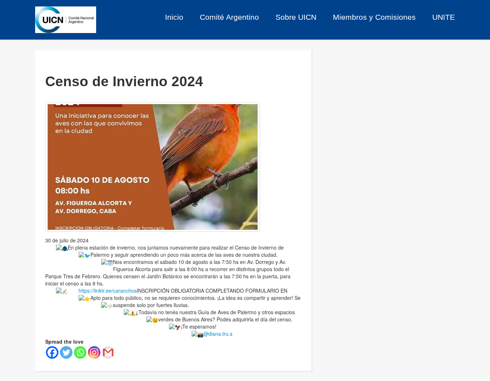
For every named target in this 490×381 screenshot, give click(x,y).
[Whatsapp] (80, 352)
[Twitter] (66, 352)
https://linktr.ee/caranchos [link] (108, 290)
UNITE (443, 17)
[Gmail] (108, 352)
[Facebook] (52, 352)
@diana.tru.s (217, 333)
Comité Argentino (229, 17)
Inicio (174, 17)
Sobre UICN (295, 17)
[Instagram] (94, 352)
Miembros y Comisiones (374, 17)
